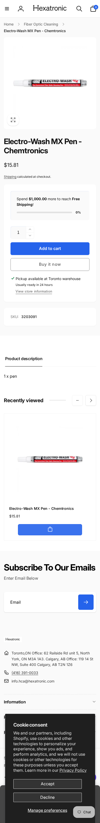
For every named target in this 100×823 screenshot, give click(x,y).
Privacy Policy (73, 770)
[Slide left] (77, 400)
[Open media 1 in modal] (50, 83)
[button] (7, 8)
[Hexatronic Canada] (13, 640)
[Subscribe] (86, 602)
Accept (47, 783)
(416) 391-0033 (25, 672)
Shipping (10, 177)
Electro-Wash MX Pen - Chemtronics (41, 508)
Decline (47, 797)
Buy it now (50, 264)
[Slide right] (90, 400)
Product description (23, 358)
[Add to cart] (50, 529)
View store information (34, 291)
